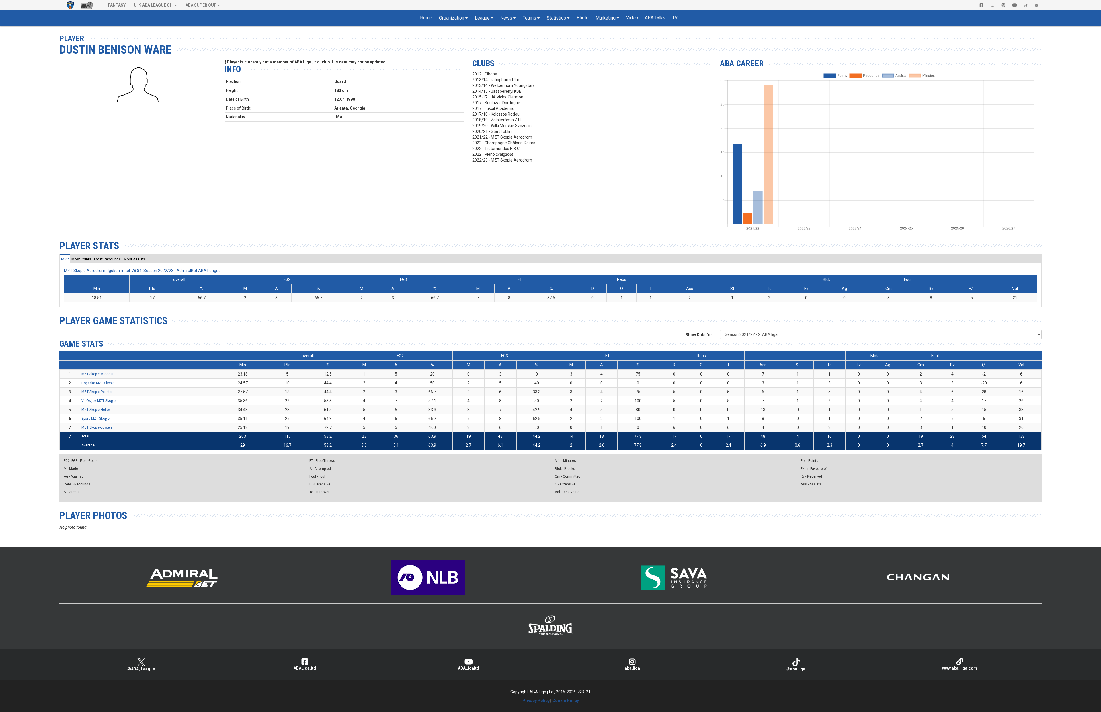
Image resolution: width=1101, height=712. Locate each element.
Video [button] (632, 17)
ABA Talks (655, 17)
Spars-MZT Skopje (95, 419)
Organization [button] (451, 18)
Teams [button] (529, 18)
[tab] (65, 259)
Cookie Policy (565, 700)
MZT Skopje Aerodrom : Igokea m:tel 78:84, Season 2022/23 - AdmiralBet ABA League (142, 270)
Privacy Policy (536, 700)
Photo (583, 17)
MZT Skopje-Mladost (97, 374)
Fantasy (117, 5)
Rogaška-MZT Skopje (97, 383)
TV (675, 17)
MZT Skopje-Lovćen (96, 427)
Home (426, 17)
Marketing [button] (606, 18)
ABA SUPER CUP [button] (201, 5)
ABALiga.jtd (305, 668)
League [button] (482, 18)
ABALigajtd (468, 668)
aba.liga (632, 668)
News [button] (506, 18)
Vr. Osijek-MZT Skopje (98, 401)
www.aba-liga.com (959, 668)
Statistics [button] (556, 18)
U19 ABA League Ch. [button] (154, 5)
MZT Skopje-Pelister (97, 392)
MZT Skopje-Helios (96, 410)
